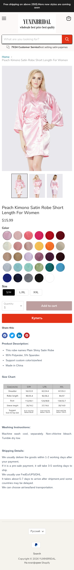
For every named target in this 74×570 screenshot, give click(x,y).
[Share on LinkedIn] (19, 335)
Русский (35, 531)
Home (5, 57)
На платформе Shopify (37, 563)
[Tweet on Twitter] (12, 335)
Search (37, 553)
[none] (19, 186)
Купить (37, 318)
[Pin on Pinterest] (27, 335)
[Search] (67, 39)
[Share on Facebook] (5, 335)
